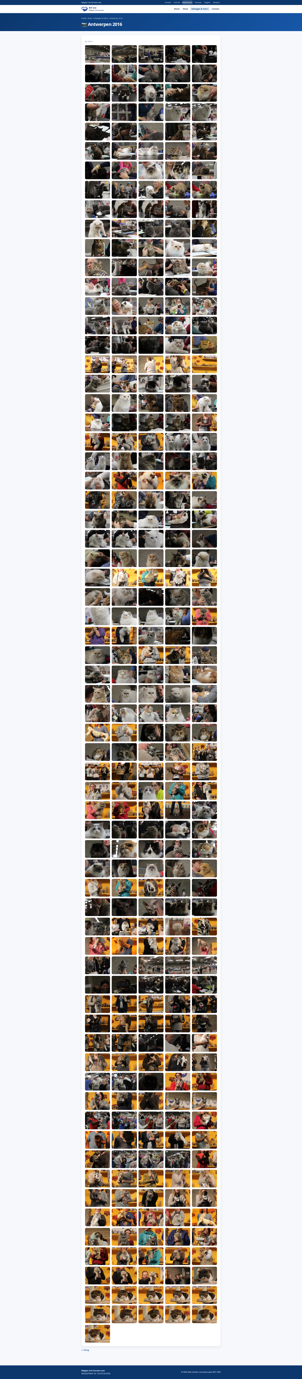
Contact (168, 2)
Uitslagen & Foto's (199, 9)
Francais (198, 2)
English (207, 2)
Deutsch (216, 2)
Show (185, 9)
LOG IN (177, 2)
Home (177, 9)
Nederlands (187, 2)
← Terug (85, 1350)
